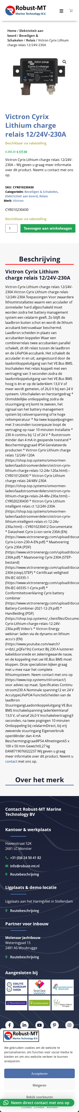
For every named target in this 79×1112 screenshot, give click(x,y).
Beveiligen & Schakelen (41, 192)
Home (11, 30)
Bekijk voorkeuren (39, 1097)
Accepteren (39, 1073)
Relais (43, 196)
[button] (64, 62)
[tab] (39, 259)
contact (11, 761)
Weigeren (39, 1085)
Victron (18, 201)
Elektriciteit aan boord (21, 196)
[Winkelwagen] (71, 10)
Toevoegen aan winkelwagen (48, 228)
